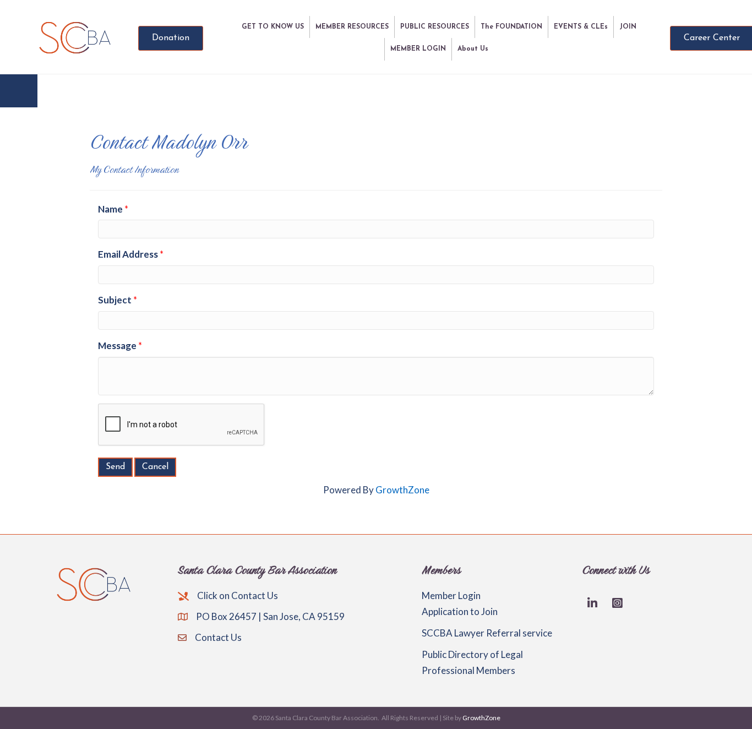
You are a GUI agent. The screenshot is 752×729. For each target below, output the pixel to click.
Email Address (128, 254)
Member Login (451, 595)
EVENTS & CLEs (581, 27)
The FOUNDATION (511, 27)
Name (110, 209)
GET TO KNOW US (273, 27)
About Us (472, 49)
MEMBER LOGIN (418, 49)
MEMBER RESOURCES (352, 27)
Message (117, 345)
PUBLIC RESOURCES (434, 27)
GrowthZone (402, 490)
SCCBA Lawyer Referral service (487, 633)
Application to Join (460, 611)
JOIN (627, 27)
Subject (115, 300)
